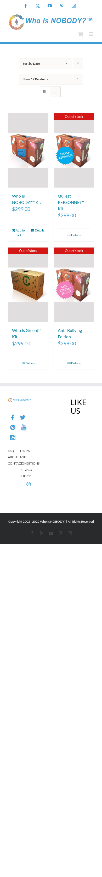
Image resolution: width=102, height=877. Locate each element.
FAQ (11, 451)
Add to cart (20, 232)
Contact (14, 463)
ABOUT (13, 457)
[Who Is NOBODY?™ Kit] (28, 150)
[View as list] (55, 92)
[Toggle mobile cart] (80, 34)
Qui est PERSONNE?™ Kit (71, 202)
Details (39, 230)
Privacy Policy (25, 473)
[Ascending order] (78, 63)
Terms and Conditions (25, 457)
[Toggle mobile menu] (91, 34)
